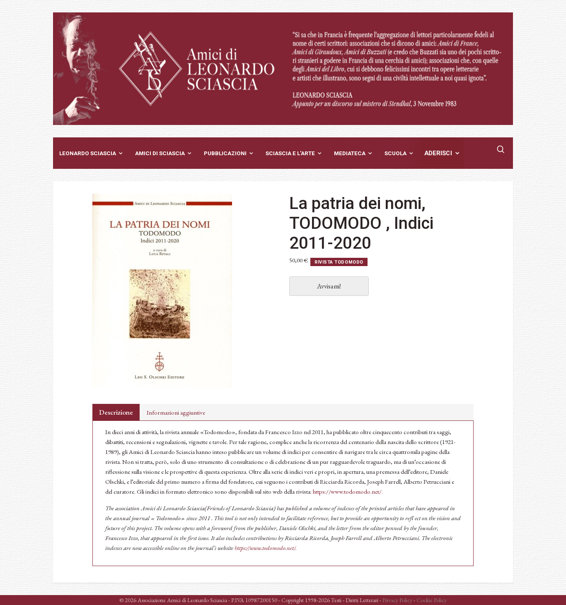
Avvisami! (329, 286)
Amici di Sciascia (160, 153)
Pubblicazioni (225, 153)
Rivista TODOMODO (338, 262)
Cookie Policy (431, 600)
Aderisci (438, 153)
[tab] (116, 412)
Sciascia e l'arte (290, 153)
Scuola (395, 153)
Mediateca (349, 153)
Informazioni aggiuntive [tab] (176, 412)
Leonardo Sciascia (87, 153)
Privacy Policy (397, 600)
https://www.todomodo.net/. (348, 491)
